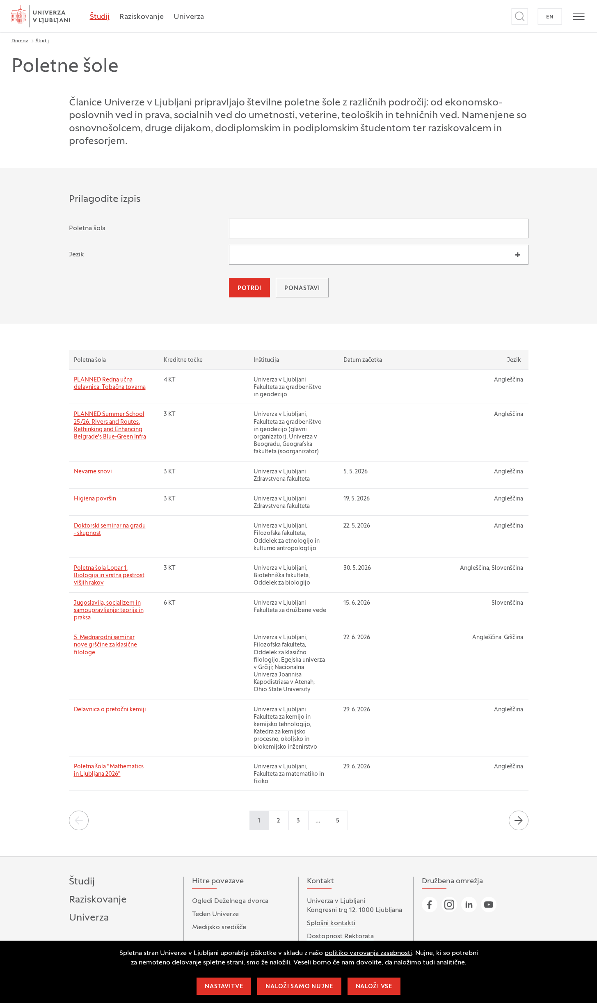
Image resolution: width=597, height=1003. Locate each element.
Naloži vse (374, 986)
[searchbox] (236, 253)
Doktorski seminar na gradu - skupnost (110, 529)
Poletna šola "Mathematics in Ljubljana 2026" (109, 770)
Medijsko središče (219, 927)
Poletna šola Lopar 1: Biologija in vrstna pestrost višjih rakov (109, 576)
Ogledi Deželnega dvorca (230, 901)
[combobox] (378, 255)
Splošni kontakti (331, 923)
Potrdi (249, 288)
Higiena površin (95, 499)
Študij (100, 17)
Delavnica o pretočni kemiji (110, 710)
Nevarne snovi (93, 472)
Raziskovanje (141, 17)
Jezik (76, 254)
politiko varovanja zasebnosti (368, 953)
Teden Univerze (215, 914)
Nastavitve (224, 986)
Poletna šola (87, 228)
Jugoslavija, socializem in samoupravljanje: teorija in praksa (109, 611)
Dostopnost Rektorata (340, 936)
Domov (19, 41)
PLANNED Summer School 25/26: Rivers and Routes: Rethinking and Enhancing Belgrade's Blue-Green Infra (110, 426)
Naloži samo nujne (299, 986)
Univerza (189, 17)
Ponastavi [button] (302, 288)
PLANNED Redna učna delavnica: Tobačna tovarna (110, 383)
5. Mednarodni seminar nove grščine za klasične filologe (105, 645)
